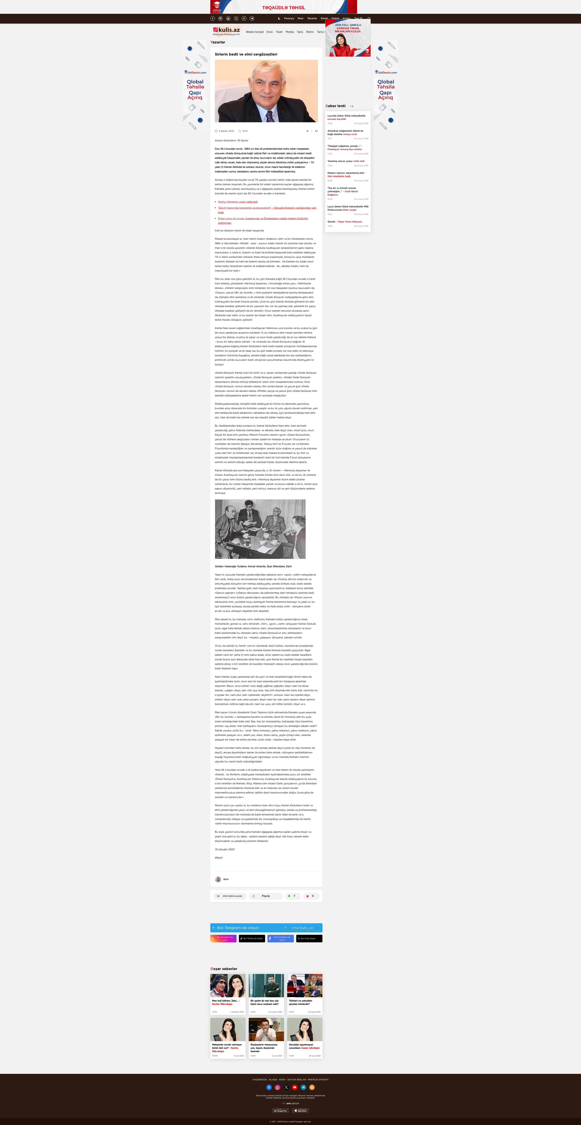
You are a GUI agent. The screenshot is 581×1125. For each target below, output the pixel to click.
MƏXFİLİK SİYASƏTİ (318, 1079)
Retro (310, 31)
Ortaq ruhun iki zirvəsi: (263, 220)
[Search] (369, 18)
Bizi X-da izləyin (308, 938)
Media (290, 31)
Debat (335, 18)
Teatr (279, 31)
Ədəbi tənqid (255, 31)
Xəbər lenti (336, 106)
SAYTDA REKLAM (296, 1079)
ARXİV (282, 1079)
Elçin (226, 879)
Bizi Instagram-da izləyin (225, 938)
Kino (270, 31)
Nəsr (301, 18)
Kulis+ (347, 18)
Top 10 (358, 18)
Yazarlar (312, 18)
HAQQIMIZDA (260, 1079)
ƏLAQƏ (273, 1079)
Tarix (300, 31)
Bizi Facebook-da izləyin (282, 938)
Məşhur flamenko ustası (238, 201)
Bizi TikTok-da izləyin (253, 938)
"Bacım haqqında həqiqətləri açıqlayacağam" (267, 210)
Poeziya (289, 18)
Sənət (324, 18)
